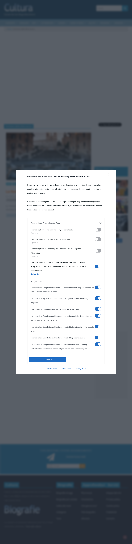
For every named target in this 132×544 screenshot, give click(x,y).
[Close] (110, 175)
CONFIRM (47, 360)
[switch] (98, 229)
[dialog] (66, 272)
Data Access (66, 369)
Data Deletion (51, 369)
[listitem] (66, 223)
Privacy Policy (80, 369)
